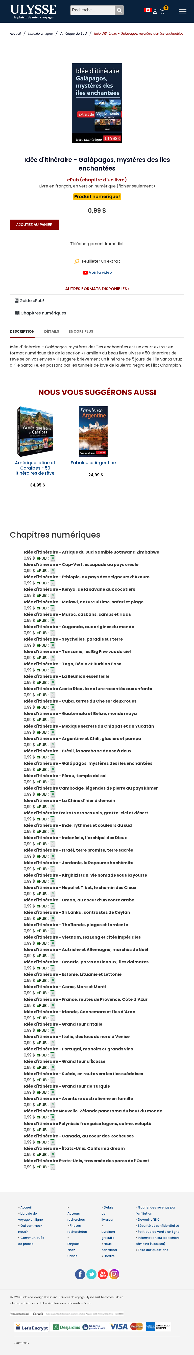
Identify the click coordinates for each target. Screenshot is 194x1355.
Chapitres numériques (42, 313)
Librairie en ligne (40, 33)
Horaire (109, 1256)
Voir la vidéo (100, 272)
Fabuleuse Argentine (93, 463)
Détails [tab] (51, 331)
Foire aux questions (153, 1250)
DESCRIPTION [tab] (22, 331)
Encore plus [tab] (81, 331)
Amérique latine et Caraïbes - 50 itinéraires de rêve (35, 468)
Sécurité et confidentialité (158, 1225)
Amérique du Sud (73, 33)
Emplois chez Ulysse (73, 1250)
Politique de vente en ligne (159, 1232)
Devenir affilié (148, 1219)
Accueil (15, 33)
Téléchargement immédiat (97, 244)
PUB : (43, 558)
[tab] (97, 535)
